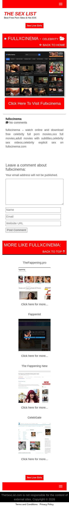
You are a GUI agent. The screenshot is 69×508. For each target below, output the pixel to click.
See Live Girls (34, 25)
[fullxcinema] (34, 73)
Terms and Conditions (26, 504)
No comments (18, 122)
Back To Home (53, 45)
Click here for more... (34, 304)
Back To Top (53, 251)
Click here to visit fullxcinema (34, 103)
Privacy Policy (47, 504)
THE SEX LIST (20, 13)
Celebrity (50, 39)
